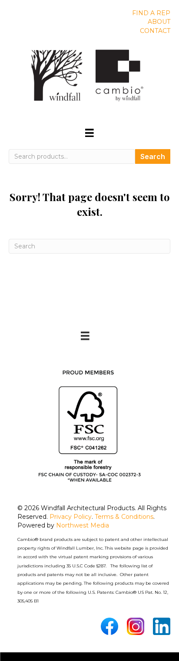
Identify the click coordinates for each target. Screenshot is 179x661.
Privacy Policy (71, 517)
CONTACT (155, 31)
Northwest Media (82, 525)
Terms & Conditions (124, 517)
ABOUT (159, 22)
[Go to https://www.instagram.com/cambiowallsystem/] (135, 626)
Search (152, 156)
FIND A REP (151, 13)
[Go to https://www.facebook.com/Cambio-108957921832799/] (109, 626)
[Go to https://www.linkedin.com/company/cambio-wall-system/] (161, 626)
